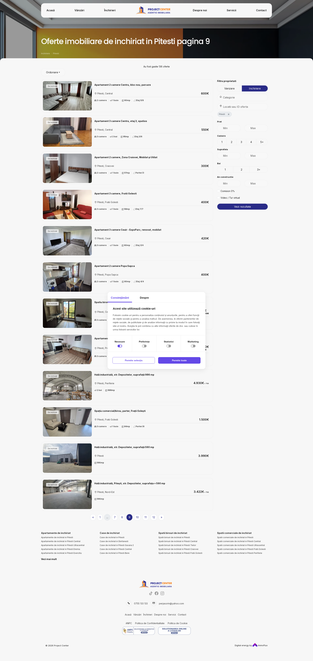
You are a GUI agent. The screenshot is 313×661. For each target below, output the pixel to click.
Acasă (50, 10)
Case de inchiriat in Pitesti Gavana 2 (117, 545)
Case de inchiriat (110, 533)
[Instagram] (162, 593)
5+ (262, 142)
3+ (258, 169)
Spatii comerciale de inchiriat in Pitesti (235, 537)
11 (145, 517)
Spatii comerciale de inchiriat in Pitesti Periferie (239, 553)
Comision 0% (228, 191)
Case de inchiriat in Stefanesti (114, 541)
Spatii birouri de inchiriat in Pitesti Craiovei (178, 549)
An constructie (225, 177)
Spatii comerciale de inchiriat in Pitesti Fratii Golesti (241, 549)
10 (137, 517)
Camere (221, 135)
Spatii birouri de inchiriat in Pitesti (174, 537)
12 (153, 517)
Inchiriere (255, 88)
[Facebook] (156, 593)
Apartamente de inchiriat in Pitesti (57, 537)
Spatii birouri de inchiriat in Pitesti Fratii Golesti (180, 553)
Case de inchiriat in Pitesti (112, 537)
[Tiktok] (151, 593)
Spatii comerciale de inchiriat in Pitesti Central (239, 541)
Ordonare (52, 72)
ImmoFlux (262, 645)
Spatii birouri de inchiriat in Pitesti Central (177, 541)
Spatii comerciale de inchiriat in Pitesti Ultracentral (241, 545)
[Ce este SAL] (138, 631)
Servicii (231, 10)
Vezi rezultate (242, 206)
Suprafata (222, 149)
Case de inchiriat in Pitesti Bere (114, 553)
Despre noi (200, 10)
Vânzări (79, 10)
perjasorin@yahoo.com (171, 603)
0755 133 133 (141, 603)
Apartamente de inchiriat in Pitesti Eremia (60, 549)
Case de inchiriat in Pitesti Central (116, 549)
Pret (219, 121)
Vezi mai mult (49, 559)
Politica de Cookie (177, 623)
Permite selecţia (133, 360)
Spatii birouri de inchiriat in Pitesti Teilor (177, 545)
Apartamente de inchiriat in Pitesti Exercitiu (61, 553)
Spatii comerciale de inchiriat (234, 533)
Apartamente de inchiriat (56, 533)
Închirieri (110, 10)
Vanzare (229, 88)
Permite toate (179, 360)
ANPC (129, 623)
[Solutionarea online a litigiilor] (174, 631)
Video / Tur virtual (230, 197)
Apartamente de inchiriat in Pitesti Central (60, 541)
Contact (261, 10)
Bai (219, 163)
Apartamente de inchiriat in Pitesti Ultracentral (62, 545)
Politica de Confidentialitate (149, 623)
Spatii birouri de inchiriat (172, 533)
